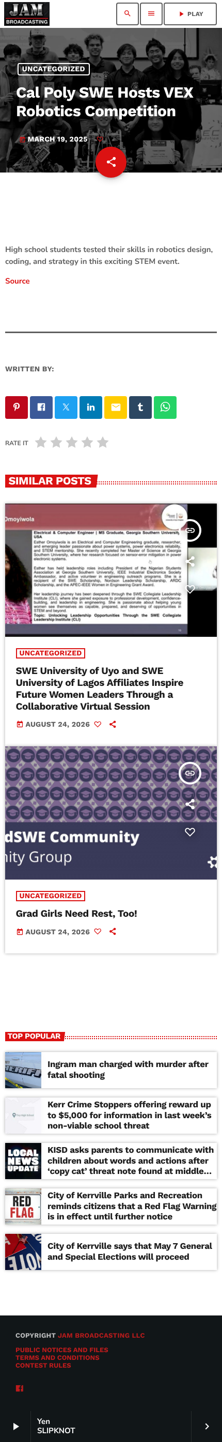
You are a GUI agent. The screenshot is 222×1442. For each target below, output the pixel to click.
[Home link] (27, 14)
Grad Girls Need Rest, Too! (76, 913)
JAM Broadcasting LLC (101, 1336)
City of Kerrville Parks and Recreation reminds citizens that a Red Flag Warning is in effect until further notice (131, 1206)
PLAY (190, 14)
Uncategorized (53, 69)
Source (17, 281)
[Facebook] (19, 1389)
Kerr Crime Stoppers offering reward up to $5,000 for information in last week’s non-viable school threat (129, 1115)
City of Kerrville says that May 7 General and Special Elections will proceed (129, 1251)
